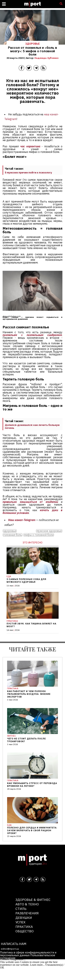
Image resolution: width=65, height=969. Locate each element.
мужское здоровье (49, 531)
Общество (24, 931)
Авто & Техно (27, 904)
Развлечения (27, 913)
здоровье (9, 531)
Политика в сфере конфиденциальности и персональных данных (28, 954)
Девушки (23, 917)
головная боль (12, 535)
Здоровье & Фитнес (32, 899)
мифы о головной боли (38, 535)
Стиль (20, 908)
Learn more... (37, 964)
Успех (20, 922)
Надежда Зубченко (46, 57)
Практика (24, 926)
